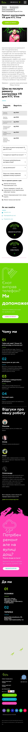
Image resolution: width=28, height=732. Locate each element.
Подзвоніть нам (8, 219)
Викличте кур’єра (11, 568)
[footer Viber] (4, 710)
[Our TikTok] (25, 710)
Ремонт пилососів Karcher (12, 199)
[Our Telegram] (16, 710)
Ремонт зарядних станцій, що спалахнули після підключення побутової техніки (14, 190)
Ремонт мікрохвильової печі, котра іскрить (15, 196)
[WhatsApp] (20, 710)
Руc (3, 691)
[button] (21, 649)
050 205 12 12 (24, 681)
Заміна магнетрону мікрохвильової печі (10, 184)
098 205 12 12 (14, 2)
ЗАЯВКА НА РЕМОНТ (10, 22)
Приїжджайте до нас (10, 215)
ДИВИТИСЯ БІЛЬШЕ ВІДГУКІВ (10, 499)
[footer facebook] (12, 710)
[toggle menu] (25, 2)
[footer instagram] (8, 710)
